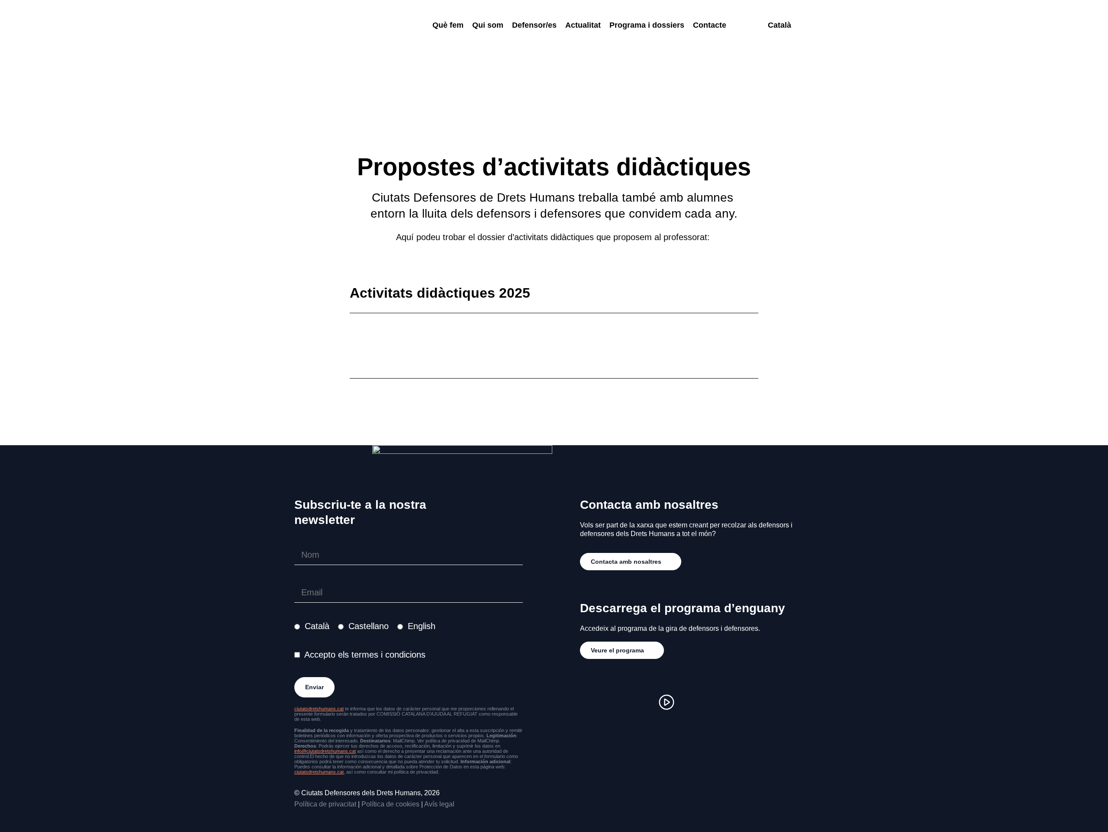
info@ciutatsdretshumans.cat (325, 751)
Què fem (448, 25)
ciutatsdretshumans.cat (319, 708)
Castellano (368, 626)
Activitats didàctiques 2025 (440, 293)
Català (317, 626)
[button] (554, 368)
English (421, 626)
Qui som (487, 25)
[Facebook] (614, 702)
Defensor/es (534, 25)
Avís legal (439, 804)
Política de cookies (390, 804)
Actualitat (583, 25)
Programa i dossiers (646, 25)
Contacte (709, 25)
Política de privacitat (325, 804)
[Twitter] (640, 702)
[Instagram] (588, 702)
